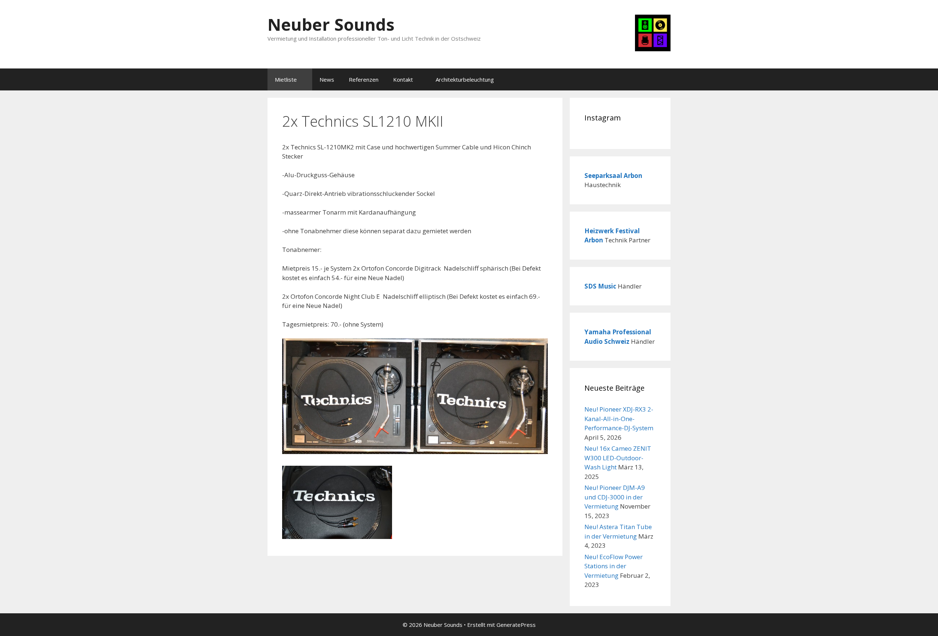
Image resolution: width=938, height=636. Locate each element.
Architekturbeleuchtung (465, 79)
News (327, 79)
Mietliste (286, 79)
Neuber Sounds (331, 24)
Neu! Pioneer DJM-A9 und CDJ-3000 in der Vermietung (614, 496)
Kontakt (403, 79)
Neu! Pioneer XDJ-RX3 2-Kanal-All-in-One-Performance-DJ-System (618, 418)
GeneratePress (516, 624)
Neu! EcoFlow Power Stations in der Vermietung (613, 566)
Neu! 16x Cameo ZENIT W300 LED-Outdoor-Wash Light (617, 457)
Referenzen (363, 79)
